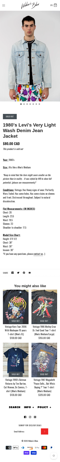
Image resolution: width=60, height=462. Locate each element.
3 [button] (26, 104)
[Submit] (44, 431)
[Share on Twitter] (18, 273)
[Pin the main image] (24, 273)
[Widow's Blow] (30, 5)
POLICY (44, 407)
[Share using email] (30, 273)
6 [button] (36, 104)
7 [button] (39, 104)
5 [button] (33, 104)
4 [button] (30, 104)
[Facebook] (25, 417)
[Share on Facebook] (13, 273)
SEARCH (14, 407)
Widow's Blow (33, 441)
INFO (29, 407)
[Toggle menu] (3, 5)
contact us (38, 254)
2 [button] (23, 104)
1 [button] (20, 104)
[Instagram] (30, 417)
